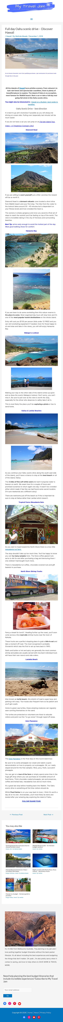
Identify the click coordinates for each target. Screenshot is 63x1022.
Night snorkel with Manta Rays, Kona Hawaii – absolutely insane (44, 870)
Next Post (48, 815)
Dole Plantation (15, 759)
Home (30, 1013)
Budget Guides (9, 897)
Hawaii (8, 36)
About (36, 1013)
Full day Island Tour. (47, 122)
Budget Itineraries (10, 873)
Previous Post (16, 815)
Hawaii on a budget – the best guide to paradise (18, 894)
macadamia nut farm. (13, 549)
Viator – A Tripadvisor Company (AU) (19, 126)
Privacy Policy (45, 1013)
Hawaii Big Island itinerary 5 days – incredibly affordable (17, 870)
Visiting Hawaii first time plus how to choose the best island (17, 846)
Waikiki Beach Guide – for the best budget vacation (43, 846)
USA (11, 849)
